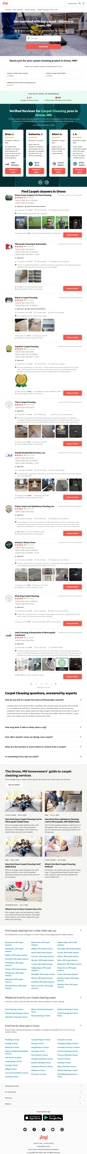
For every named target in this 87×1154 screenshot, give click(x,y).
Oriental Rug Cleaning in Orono (17, 1013)
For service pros (10, 1092)
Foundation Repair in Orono (67, 1043)
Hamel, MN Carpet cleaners (41, 952)
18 (55, 684)
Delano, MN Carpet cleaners (68, 956)
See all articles (14, 785)
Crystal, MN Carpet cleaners (68, 952)
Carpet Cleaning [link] (30, 10)
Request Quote (73, 235)
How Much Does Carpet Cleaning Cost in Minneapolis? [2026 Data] (23, 820)
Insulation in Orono (64, 1040)
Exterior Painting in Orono (41, 1063)
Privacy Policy (49, 1143)
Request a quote (13, 170)
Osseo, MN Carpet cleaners (67, 974)
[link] (7, 164)
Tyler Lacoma (10, 815)
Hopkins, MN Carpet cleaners (16, 955)
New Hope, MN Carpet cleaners (69, 949)
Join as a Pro (72, 4)
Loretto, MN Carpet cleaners (42, 964)
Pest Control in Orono (39, 1055)
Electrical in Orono (12, 1047)
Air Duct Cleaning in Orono (67, 1051)
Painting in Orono (64, 1063)
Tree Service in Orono (13, 1057)
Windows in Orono (38, 1070)
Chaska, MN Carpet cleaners (42, 978)
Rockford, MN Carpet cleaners (42, 982)
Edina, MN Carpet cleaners (67, 960)
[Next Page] (61, 684)
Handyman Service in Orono (42, 1066)
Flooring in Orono (11, 1077)
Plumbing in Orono (12, 1040)
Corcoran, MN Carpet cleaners (42, 956)
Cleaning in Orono (38, 1051)
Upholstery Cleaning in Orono (16, 1017)
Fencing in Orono (11, 1065)
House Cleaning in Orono (40, 1016)
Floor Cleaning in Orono (14, 1009)
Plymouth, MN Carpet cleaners (17, 959)
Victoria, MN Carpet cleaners (16, 969)
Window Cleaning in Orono (67, 1070)
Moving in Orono (37, 1043)
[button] (21, 222)
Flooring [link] (8, 10)
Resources (8, 1098)
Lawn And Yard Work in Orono (16, 1073)
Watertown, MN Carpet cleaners (69, 964)
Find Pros (43, 46)
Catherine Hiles (11, 905)
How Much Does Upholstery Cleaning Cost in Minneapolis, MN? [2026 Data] (62, 820)
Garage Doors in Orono (40, 1047)
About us (8, 1104)
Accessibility (43, 1146)
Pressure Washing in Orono (67, 1055)
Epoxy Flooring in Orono (66, 1066)
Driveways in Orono (38, 1074)
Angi (46, 815)
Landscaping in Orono (13, 1061)
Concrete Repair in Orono (40, 1040)
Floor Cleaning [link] (17, 10)
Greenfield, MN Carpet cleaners (43, 974)
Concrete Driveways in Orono (68, 1047)
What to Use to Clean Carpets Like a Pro (23, 909)
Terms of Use (38, 1143)
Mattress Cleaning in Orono (67, 1009)
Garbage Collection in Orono (42, 1059)
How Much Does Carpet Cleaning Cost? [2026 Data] (23, 865)
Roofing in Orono (11, 1043)
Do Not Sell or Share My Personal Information (43, 1149)
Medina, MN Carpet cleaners (42, 949)
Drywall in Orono (63, 1059)
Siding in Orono (11, 1069)
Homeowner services (12, 1086)
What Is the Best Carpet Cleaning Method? (60, 865)
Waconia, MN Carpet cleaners (42, 960)
